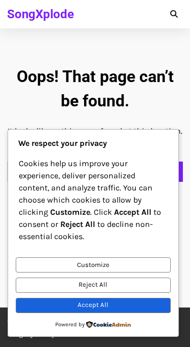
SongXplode (40, 14)
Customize (93, 264)
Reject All (93, 284)
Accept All (93, 305)
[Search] (174, 14)
